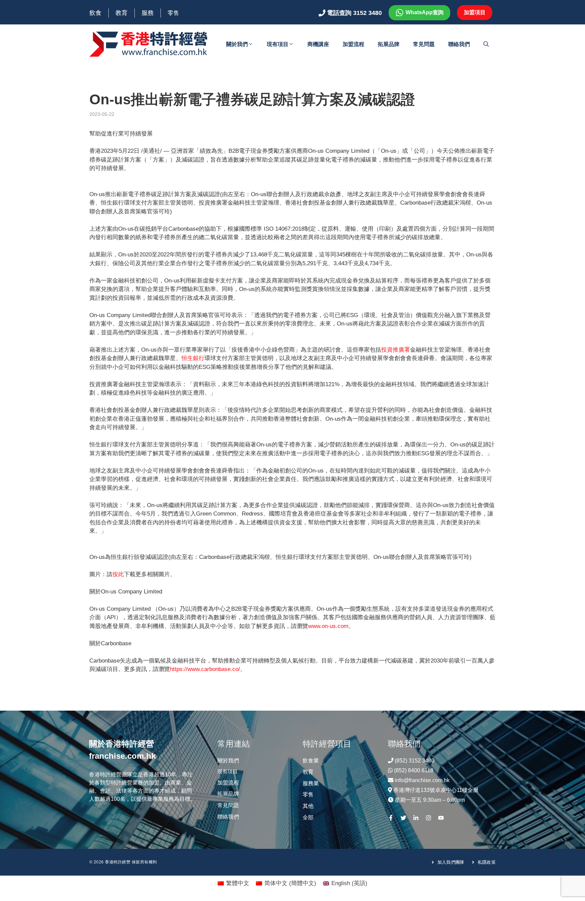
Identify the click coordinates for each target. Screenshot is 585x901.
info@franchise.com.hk (422, 780)
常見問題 (424, 44)
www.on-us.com (328, 626)
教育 (121, 12)
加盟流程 (353, 44)
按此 (118, 574)
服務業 (311, 783)
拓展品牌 (388, 44)
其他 (308, 806)
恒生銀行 (192, 358)
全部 (308, 817)
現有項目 (277, 44)
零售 (173, 13)
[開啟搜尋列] (486, 44)
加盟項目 (474, 12)
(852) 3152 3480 (414, 760)
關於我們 (237, 44)
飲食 (95, 12)
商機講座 (318, 44)
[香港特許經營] (148, 44)
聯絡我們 (459, 44)
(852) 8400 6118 (413, 770)
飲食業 (311, 760)
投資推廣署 (395, 350)
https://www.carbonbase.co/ (205, 669)
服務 (148, 12)
